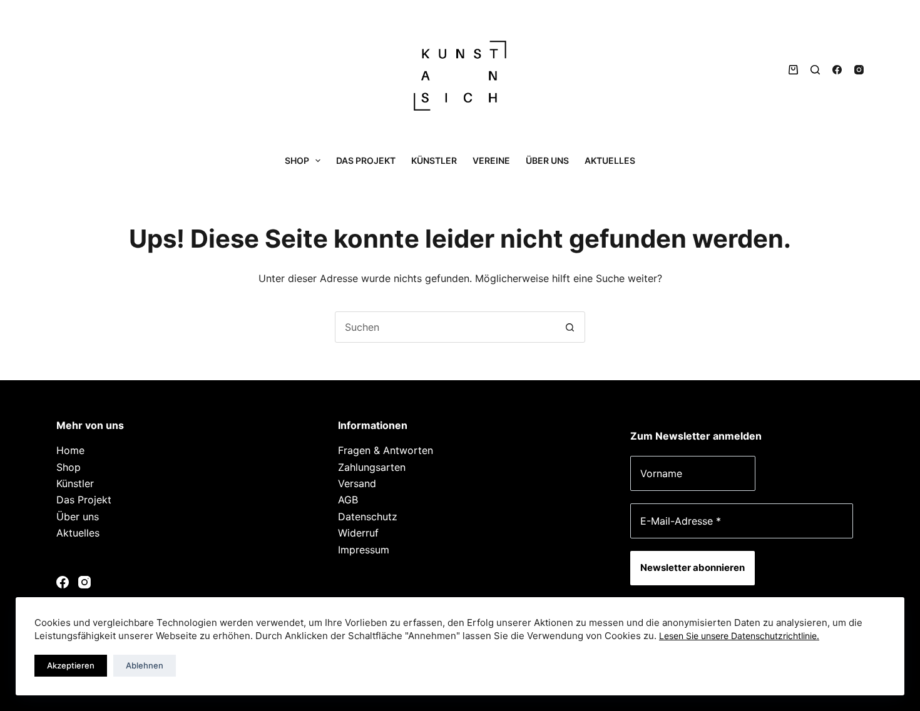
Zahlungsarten (372, 467)
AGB (348, 499)
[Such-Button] (570, 327)
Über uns (547, 160)
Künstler (434, 160)
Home (70, 450)
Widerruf (358, 533)
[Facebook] (837, 69)
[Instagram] (859, 69)
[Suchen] (815, 69)
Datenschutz (367, 516)
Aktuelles (610, 160)
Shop (297, 160)
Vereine (491, 160)
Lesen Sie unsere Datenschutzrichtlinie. (739, 635)
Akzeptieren (71, 665)
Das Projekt (366, 160)
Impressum (363, 549)
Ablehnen (144, 665)
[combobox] (445, 327)
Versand (357, 483)
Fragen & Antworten (385, 450)
